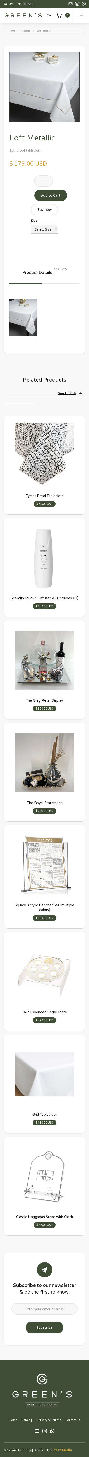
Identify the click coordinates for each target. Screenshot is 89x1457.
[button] (81, 15)
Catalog (26, 30)
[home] (23, 15)
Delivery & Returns (48, 1420)
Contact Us (72, 1420)
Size (34, 220)
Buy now (44, 209)
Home (12, 30)
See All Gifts (67, 393)
